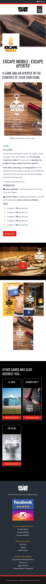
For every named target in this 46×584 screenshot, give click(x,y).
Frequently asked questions (23, 559)
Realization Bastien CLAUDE (32, 580)
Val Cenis (23, 544)
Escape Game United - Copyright (15, 580)
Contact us (23, 562)
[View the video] (23, 261)
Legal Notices (23, 565)
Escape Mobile (23, 532)
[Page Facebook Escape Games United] (23, 509)
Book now (9, 233)
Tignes (23, 547)
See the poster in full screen (23, 138)
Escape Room (23, 529)
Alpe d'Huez (23, 550)
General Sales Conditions (23, 568)
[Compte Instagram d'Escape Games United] (23, 520)
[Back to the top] (23, 491)
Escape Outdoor (23, 535)
